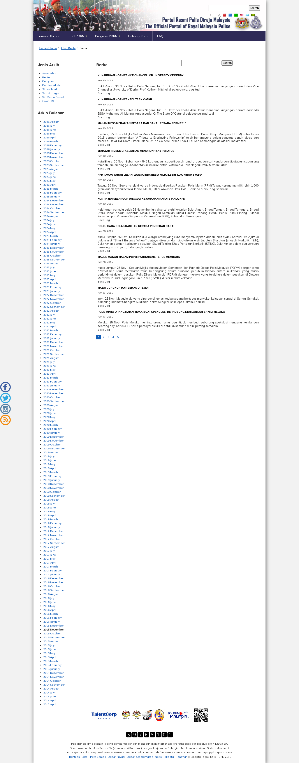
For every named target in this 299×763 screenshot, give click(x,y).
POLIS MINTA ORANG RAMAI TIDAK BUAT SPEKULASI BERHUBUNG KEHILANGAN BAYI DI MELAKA (161, 312)
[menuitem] (48, 36)
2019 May (49, 464)
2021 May (49, 369)
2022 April (49, 326)
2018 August (51, 499)
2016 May (49, 606)
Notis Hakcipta (164, 756)
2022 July (49, 314)
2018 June (49, 507)
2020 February (52, 428)
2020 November (53, 393)
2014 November (53, 676)
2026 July (49, 125)
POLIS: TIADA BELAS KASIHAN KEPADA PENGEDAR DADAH (137, 226)
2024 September (54, 212)
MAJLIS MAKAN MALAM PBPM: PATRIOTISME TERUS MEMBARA (139, 257)
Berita (83, 48)
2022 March (50, 330)
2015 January (51, 668)
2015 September (54, 637)
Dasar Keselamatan (140, 756)
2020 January (51, 432)
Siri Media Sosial (53, 97)
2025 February (52, 192)
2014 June (49, 696)
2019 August (51, 452)
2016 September (54, 590)
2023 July (49, 267)
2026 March (50, 141)
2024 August (51, 216)
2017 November (53, 535)
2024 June (49, 224)
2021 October (52, 350)
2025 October (52, 161)
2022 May (49, 322)
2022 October (52, 302)
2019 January (51, 480)
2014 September (54, 684)
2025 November (53, 157)
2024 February (52, 239)
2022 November (53, 298)
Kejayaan (48, 81)
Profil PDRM (76, 36)
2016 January (51, 621)
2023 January (51, 291)
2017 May (49, 558)
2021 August (51, 358)
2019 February (52, 476)
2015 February (52, 665)
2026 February (52, 145)
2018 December (53, 483)
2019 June (49, 460)
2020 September (54, 401)
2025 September (54, 165)
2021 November (53, 346)
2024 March (50, 235)
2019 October (52, 444)
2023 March (50, 283)
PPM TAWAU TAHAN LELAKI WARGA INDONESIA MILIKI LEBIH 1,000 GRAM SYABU (150, 174)
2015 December (53, 625)
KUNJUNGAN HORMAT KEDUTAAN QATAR (125, 99)
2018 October (52, 491)
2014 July (49, 692)
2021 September (54, 354)
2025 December (53, 153)
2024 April (49, 232)
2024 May (49, 228)
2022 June (49, 318)
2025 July (49, 173)
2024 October (52, 208)
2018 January (51, 527)
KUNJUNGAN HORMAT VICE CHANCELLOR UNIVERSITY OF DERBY (140, 75)
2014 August (51, 688)
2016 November (53, 582)
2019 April (49, 468)
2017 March (50, 566)
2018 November (53, 487)
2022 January (51, 338)
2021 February (52, 381)
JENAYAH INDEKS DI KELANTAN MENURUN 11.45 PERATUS (136, 151)
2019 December (53, 436)
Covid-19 (48, 101)
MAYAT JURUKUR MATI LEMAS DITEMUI (123, 288)
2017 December (53, 531)
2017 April (49, 562)
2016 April (49, 609)
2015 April (49, 657)
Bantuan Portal (78, 756)
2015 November (53, 629)
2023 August (51, 263)
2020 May (49, 417)
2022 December (53, 295)
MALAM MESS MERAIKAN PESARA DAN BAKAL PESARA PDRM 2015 (142, 123)
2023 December (53, 247)
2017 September (54, 543)
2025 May (49, 180)
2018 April (49, 515)
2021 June (49, 365)
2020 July (49, 409)
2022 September (54, 306)
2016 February (52, 617)
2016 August (51, 594)
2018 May (49, 511)
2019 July (49, 456)
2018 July (49, 503)
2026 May (49, 133)
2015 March (50, 661)
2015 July (49, 645)
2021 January (51, 385)
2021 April (49, 373)
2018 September (54, 495)
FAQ (160, 36)
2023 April (49, 279)
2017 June (49, 554)
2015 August (51, 641)
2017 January (51, 574)
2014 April (49, 700)
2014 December (53, 672)
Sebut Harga (50, 93)
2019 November (53, 440)
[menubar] (149, 36)
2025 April (49, 184)
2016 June (49, 602)
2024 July (49, 220)
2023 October (52, 255)
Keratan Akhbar (52, 85)
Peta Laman (98, 756)
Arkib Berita (68, 48)
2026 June (49, 129)
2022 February (52, 334)
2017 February (52, 570)
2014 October (52, 680)
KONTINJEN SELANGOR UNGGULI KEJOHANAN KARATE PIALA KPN (141, 199)
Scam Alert (49, 73)
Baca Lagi (104, 93)
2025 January (51, 196)
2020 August (51, 405)
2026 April (49, 137)
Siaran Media (50, 89)
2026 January (51, 149)
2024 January (51, 243)
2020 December (53, 389)
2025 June (49, 176)
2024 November (53, 204)
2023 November (53, 251)
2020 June (49, 413)
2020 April (49, 421)
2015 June (49, 649)
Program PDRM (106, 36)
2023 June (49, 271)
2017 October (52, 539)
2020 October (52, 397)
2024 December (53, 200)
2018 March (50, 519)
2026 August (51, 121)
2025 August (51, 169)
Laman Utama (48, 36)
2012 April (49, 704)
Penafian (181, 756)
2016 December (53, 578)
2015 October (52, 633)
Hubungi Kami (138, 36)
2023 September (54, 259)
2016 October (52, 586)
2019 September (54, 448)
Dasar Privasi (116, 756)
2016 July (49, 598)
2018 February (52, 523)
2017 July (49, 550)
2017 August (51, 546)
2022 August (51, 310)
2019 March (50, 472)
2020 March (50, 424)
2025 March (50, 188)
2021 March (50, 377)
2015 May (49, 653)
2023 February (52, 287)
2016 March (50, 613)
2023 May (49, 275)
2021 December (53, 342)
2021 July (49, 361)
